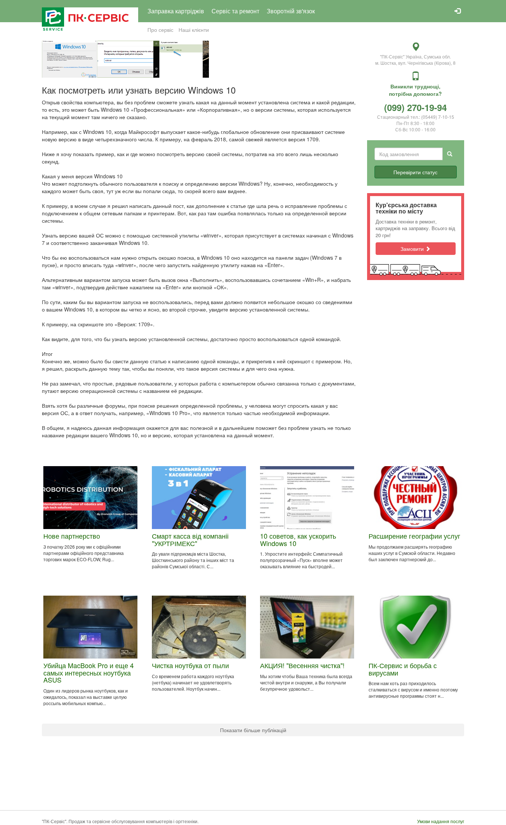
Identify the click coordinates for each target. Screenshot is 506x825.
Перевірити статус (415, 172)
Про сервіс (160, 29)
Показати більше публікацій (253, 730)
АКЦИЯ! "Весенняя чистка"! (302, 665)
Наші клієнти (194, 29)
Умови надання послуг (440, 821)
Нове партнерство (71, 536)
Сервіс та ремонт (235, 11)
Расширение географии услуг (414, 536)
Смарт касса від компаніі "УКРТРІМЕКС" (190, 539)
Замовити (412, 248)
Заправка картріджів (175, 11)
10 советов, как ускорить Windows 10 (298, 539)
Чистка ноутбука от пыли (190, 665)
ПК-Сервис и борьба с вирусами (403, 668)
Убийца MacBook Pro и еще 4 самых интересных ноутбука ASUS (88, 672)
